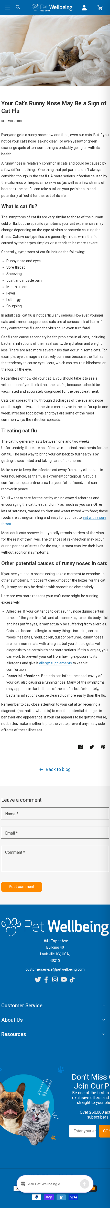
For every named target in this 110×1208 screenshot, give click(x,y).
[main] (55, 459)
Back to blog (58, 769)
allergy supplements (55, 663)
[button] (7, 7)
